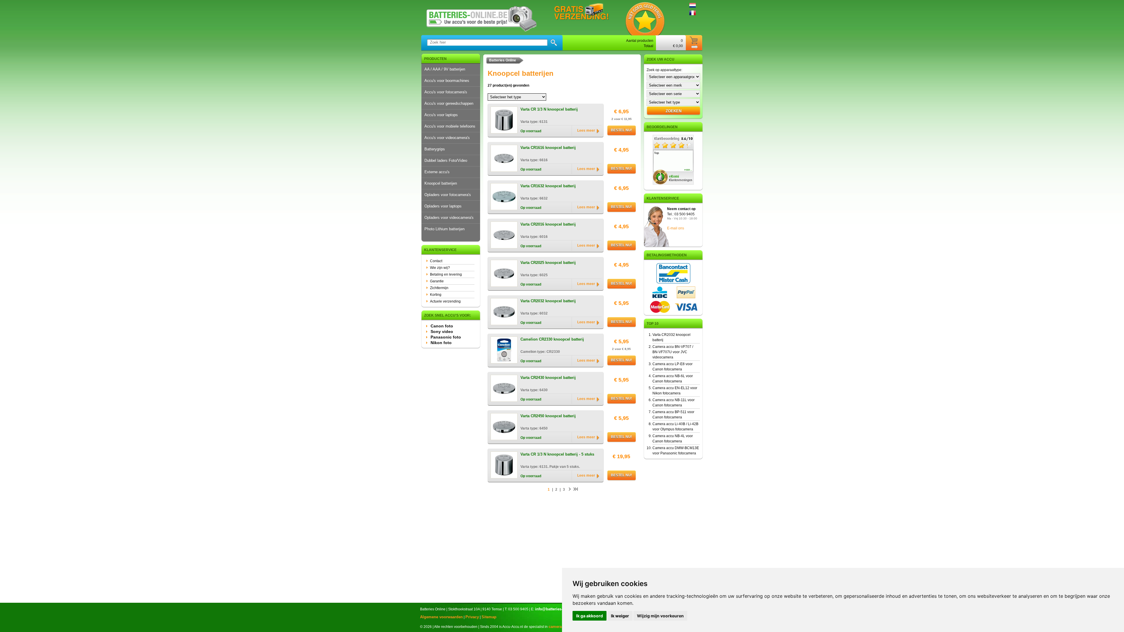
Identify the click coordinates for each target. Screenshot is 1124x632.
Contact (436, 261)
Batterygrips (434, 149)
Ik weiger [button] (620, 615)
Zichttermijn (439, 288)
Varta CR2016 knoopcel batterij (548, 224)
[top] (673, 183)
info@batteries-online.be (557, 609)
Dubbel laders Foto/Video (445, 160)
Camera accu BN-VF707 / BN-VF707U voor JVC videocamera (672, 352)
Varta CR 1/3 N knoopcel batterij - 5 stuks (557, 454)
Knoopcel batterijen (440, 183)
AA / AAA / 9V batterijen (444, 69)
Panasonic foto (446, 337)
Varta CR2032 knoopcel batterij (548, 301)
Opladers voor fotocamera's (447, 195)
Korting (435, 295)
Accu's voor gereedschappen (448, 103)
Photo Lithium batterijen (444, 229)
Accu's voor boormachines (446, 80)
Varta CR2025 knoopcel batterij (548, 262)
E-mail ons (675, 228)
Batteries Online (502, 60)
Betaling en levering (446, 274)
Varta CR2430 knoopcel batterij (548, 377)
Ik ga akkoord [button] (589, 615)
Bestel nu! (621, 130)
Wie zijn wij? (440, 268)
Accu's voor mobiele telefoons (449, 126)
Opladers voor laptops (443, 206)
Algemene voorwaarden (441, 617)
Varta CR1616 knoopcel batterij (548, 147)
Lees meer (586, 130)
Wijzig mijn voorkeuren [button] (660, 615)
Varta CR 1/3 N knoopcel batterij (549, 109)
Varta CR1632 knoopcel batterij (548, 186)
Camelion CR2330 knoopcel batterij (552, 339)
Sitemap (489, 617)
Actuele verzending (445, 301)
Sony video (442, 331)
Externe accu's (437, 172)
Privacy (472, 617)
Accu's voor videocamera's (447, 137)
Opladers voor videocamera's (449, 217)
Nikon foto (441, 342)
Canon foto (442, 326)
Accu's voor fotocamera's (445, 92)
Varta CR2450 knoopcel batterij (548, 416)
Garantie (437, 281)
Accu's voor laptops (441, 115)
